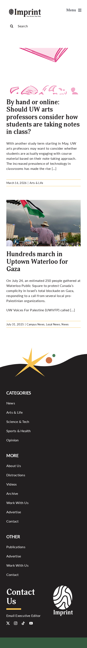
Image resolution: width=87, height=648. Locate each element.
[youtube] (31, 623)
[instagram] (15, 623)
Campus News (36, 324)
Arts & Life (36, 183)
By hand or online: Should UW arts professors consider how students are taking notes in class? (43, 117)
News (65, 324)
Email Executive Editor (23, 615)
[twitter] (8, 623)
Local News (53, 324)
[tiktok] (23, 623)
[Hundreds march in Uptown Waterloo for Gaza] (43, 223)
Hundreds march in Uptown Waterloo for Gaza (37, 261)
